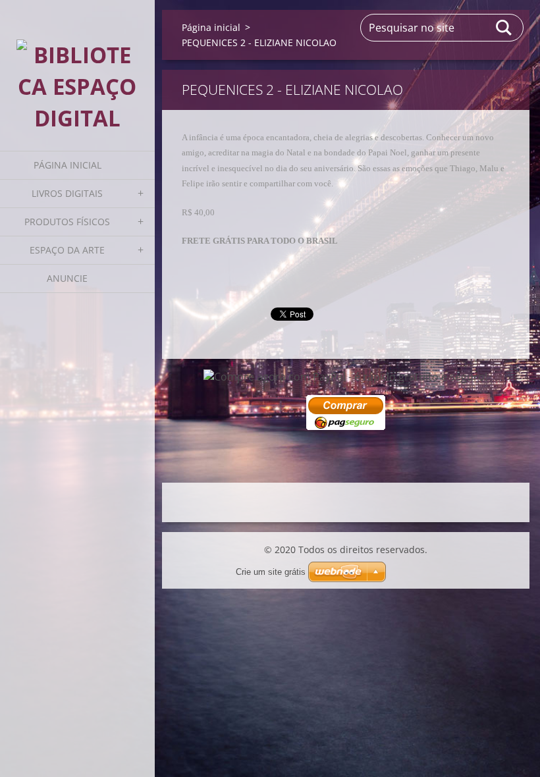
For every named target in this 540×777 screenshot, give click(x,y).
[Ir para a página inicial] (77, 67)
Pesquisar (504, 28)
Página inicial (67, 165)
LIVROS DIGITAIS (67, 193)
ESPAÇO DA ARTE (67, 250)
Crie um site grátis (271, 572)
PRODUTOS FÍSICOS (67, 221)
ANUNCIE (67, 278)
